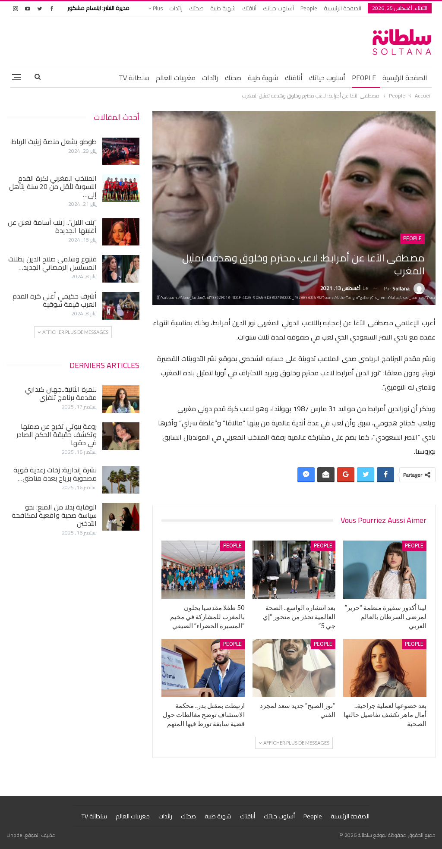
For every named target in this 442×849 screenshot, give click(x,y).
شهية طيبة (223, 8)
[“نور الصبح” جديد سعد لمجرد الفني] (294, 668)
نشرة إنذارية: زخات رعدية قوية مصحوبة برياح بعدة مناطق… (55, 473)
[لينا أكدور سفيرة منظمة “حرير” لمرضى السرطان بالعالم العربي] (384, 570)
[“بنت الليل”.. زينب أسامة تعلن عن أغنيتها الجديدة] (120, 232)
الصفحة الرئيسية (342, 8)
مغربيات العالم (176, 77)
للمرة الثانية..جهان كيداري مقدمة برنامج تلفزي (61, 393)
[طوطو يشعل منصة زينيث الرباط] (120, 151)
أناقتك (249, 8)
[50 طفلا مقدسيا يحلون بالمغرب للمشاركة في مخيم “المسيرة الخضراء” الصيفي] (203, 570)
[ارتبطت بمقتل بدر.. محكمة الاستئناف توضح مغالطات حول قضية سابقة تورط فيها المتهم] (203, 668)
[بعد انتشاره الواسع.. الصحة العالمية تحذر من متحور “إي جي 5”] (294, 570)
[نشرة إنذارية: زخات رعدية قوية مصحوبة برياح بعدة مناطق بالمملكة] (120, 480)
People (308, 8)
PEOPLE (364, 77)
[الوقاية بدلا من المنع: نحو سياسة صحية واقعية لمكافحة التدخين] (120, 517)
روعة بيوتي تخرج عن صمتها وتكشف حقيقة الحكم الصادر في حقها (56, 434)
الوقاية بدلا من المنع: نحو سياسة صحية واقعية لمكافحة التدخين (54, 515)
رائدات (176, 8)
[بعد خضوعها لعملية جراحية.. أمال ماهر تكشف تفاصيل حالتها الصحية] (384, 668)
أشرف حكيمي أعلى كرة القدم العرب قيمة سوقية (55, 300)
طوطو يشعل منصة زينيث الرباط (54, 141)
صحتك (196, 8)
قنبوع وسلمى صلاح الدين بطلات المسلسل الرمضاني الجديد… (52, 263)
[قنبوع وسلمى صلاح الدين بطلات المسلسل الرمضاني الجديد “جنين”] (120, 269)
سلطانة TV (134, 77)
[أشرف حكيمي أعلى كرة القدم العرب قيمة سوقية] (120, 306)
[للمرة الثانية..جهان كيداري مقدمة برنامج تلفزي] (120, 399)
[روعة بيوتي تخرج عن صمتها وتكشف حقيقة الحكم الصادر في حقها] (120, 436)
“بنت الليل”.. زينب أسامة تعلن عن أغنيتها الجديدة (52, 226)
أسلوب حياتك (278, 8)
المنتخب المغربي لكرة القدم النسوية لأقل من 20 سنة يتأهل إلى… (53, 186)
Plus (157, 8)
